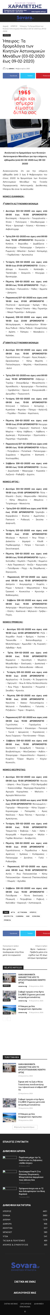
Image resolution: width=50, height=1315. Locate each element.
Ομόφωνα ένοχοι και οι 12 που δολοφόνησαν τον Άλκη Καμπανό (32, 1191)
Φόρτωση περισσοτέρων (24, 1127)
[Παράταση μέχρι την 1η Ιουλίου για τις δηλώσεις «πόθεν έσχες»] (10, 1161)
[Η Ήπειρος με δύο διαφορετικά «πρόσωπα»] (9, 1009)
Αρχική (5, 26)
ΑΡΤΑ (13, 912)
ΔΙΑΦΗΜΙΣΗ (39, 1304)
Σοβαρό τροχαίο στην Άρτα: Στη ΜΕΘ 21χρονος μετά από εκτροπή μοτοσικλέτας (31, 994)
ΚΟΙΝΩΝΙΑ (36, 916)
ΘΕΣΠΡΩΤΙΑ (8, 916)
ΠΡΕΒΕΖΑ (7, 920)
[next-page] (9, 1019)
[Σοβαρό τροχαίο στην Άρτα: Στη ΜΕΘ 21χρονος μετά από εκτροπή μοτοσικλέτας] (9, 995)
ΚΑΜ (27, 916)
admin (11, 68)
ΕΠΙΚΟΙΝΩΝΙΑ (25, 1307)
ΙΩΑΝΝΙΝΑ (19, 916)
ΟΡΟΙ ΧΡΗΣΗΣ (25, 1304)
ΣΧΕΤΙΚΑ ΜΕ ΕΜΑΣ (11, 1304)
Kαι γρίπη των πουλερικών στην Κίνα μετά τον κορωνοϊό (13, 952)
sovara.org (22, 986)
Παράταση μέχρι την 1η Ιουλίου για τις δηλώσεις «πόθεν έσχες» (30, 1160)
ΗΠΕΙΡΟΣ (14, 26)
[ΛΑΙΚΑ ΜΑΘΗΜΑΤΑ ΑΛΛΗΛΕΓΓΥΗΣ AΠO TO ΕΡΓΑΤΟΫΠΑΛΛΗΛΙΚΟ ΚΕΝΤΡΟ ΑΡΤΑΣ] (9, 978)
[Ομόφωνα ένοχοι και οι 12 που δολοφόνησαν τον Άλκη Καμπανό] (10, 1192)
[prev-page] (4, 1019)
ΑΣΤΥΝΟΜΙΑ (22, 912)
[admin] (4, 68)
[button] (4, 18)
